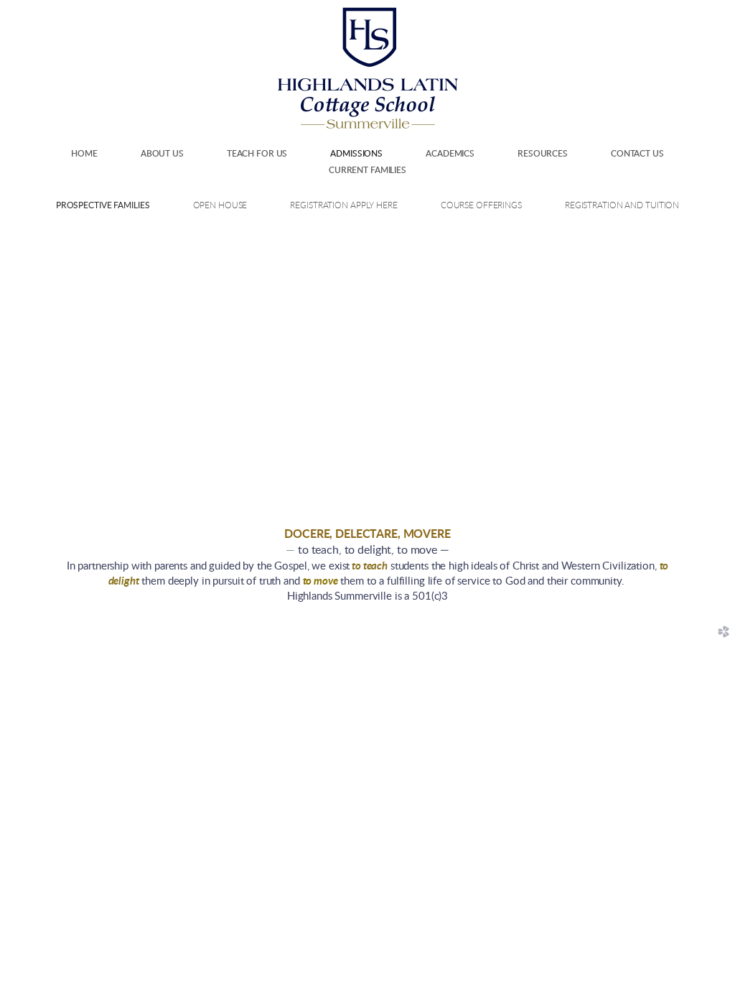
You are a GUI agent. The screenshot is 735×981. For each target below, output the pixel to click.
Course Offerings (481, 206)
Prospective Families (103, 206)
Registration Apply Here (343, 206)
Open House (220, 206)
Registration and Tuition (622, 206)
